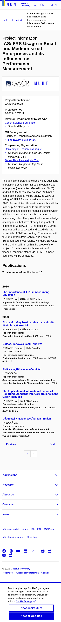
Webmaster (8, 572)
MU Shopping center (13, 537)
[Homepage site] (16, 4)
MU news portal (10, 529)
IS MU (25, 529)
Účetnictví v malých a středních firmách (26, 418)
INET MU (36, 529)
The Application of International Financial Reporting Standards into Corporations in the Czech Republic (30, 394)
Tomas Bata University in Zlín (22, 160)
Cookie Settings (24, 601)
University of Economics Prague (23, 149)
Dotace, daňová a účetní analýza (22, 344)
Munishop (32, 537)
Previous (11, 444)
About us (8, 494)
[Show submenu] (53, 475)
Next (52, 444)
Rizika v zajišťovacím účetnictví (21, 369)
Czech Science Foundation (20, 122)
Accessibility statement (27, 572)
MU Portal (49, 529)
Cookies (45, 572)
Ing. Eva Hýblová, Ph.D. (22, 139)
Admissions (9, 475)
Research (8, 484)
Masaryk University (20, 568)
